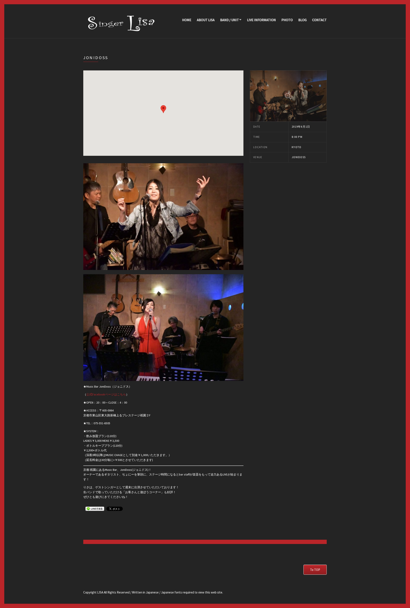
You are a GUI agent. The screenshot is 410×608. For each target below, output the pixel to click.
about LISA (206, 20)
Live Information (261, 20)
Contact (319, 20)
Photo (287, 20)
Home (186, 20)
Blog (302, 20)
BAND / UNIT (229, 20)
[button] (163, 109)
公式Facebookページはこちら (106, 394)
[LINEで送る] (94, 508)
